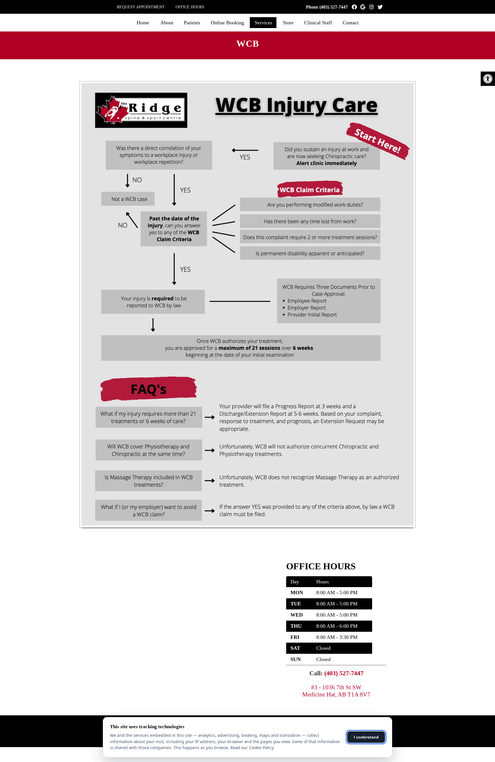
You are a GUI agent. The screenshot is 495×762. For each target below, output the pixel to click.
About (166, 22)
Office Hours (190, 7)
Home (143, 22)
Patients (192, 22)
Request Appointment (141, 7)
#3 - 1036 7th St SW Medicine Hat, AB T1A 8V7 (336, 691)
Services (263, 22)
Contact (351, 22)
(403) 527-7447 (333, 7)
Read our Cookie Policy (251, 747)
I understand (366, 737)
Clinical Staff (318, 22)
